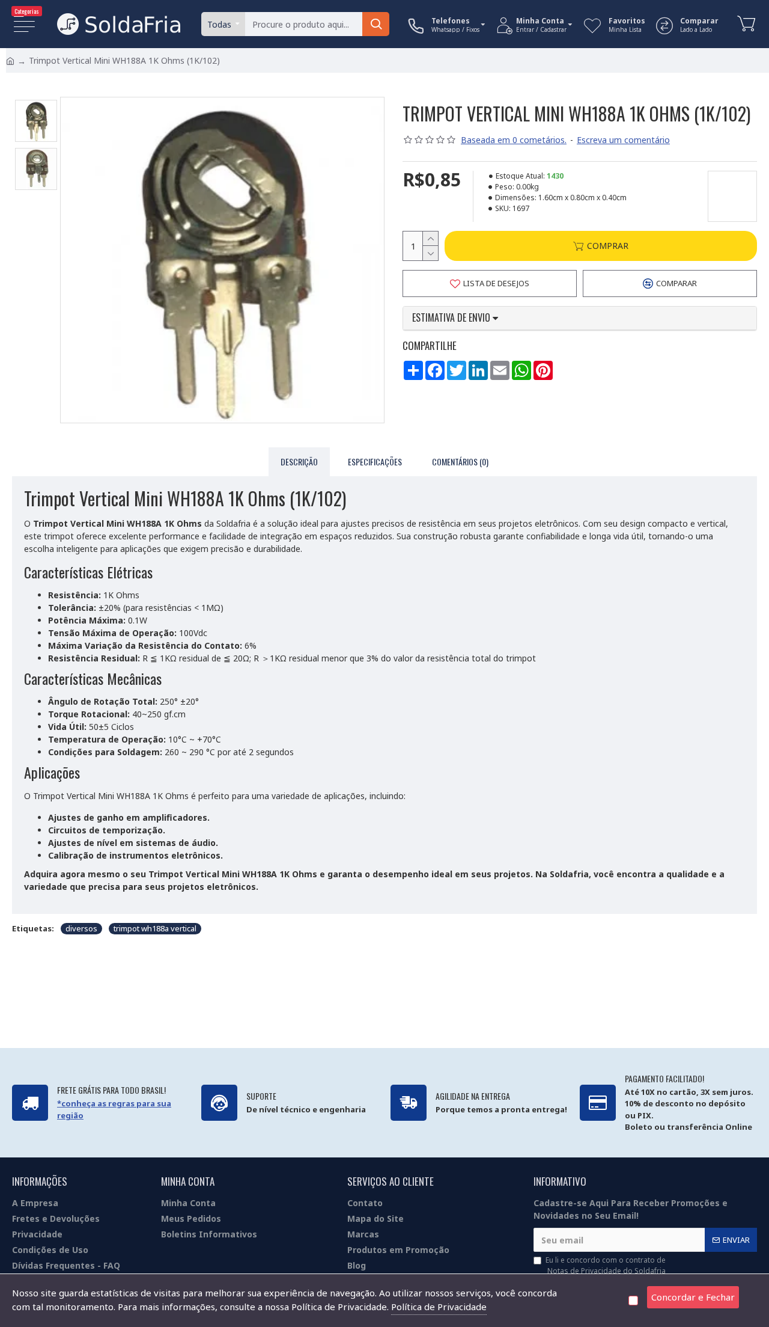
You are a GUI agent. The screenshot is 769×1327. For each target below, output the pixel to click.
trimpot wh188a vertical (155, 928)
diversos (81, 928)
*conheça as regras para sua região (114, 1109)
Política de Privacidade (439, 1307)
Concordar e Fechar (693, 1297)
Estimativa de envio (452, 318)
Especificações (375, 461)
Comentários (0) (460, 461)
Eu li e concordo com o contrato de (606, 1265)
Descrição (299, 461)
